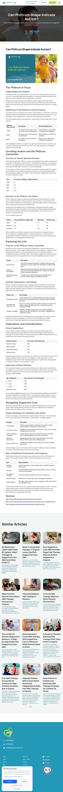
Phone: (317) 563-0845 (31, 1)
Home (4, 756)
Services (5, 762)
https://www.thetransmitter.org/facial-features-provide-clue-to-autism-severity (30, 502)
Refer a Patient (26, 759)
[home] (9, 2)
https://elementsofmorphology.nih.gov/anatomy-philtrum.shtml (25, 504)
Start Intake (53, 2)
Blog (4, 764)
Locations (25, 764)
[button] (59, 3)
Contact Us (43, 2)
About (4, 759)
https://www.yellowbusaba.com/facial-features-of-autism (23, 499)
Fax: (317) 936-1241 (30, 3)
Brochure (25, 762)
